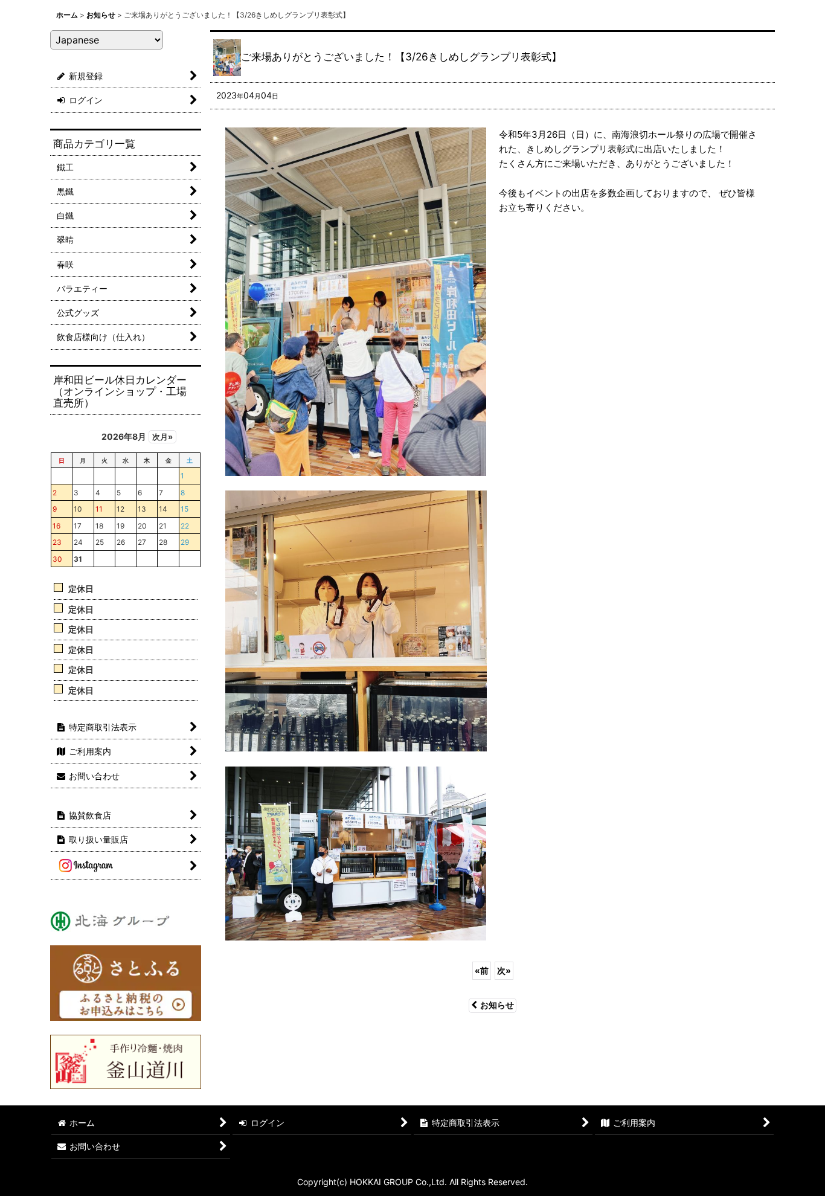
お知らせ (497, 1005)
